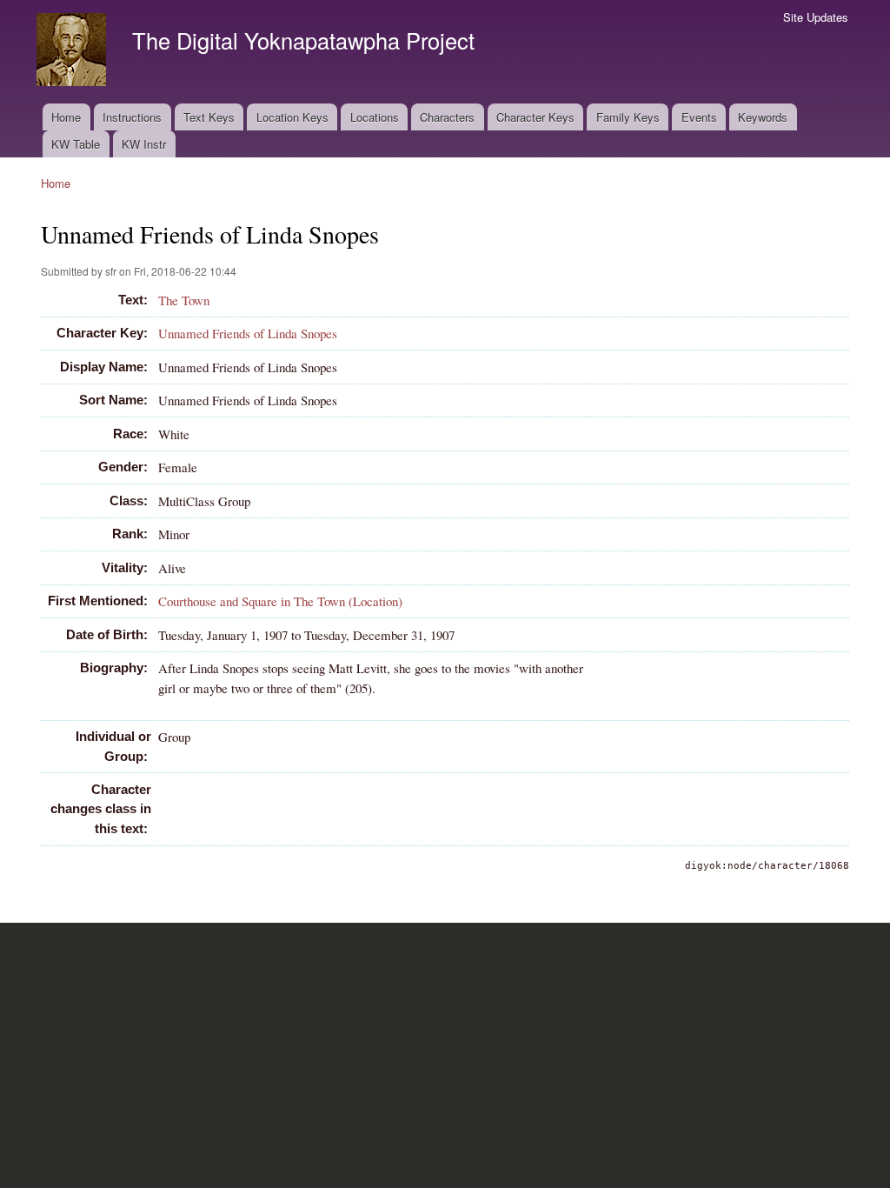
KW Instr (144, 144)
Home (66, 117)
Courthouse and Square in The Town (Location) (280, 601)
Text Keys (209, 117)
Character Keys (535, 117)
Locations (374, 117)
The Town (183, 300)
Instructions (132, 117)
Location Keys (292, 117)
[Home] (73, 51)
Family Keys (628, 117)
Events (699, 117)
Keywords (762, 117)
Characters (447, 117)
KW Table (75, 144)
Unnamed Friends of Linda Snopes (247, 333)
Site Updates (815, 17)
